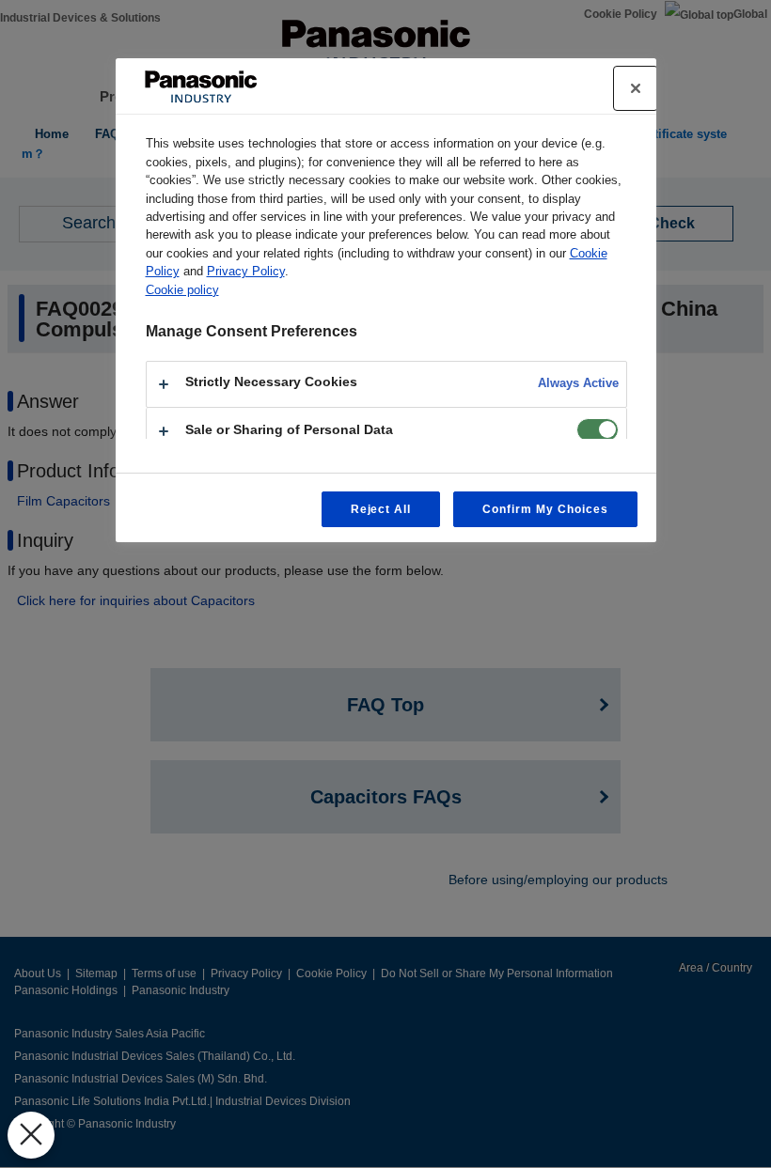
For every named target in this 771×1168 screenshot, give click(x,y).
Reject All (381, 509)
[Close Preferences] (31, 1135)
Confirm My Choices (544, 509)
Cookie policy (182, 290)
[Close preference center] (635, 88)
